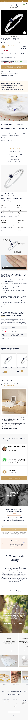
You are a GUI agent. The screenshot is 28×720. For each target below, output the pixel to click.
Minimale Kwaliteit (5, 210)
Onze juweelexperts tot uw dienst (17, 89)
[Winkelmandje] (26, 4)
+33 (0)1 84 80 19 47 (15, 701)
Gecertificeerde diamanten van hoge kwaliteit (10, 231)
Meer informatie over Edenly (13, 591)
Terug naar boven (14, 712)
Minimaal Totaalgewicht (7, 225)
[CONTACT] (24, 4)
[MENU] (2, 4)
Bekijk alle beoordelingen (6, 339)
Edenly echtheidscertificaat (7, 75)
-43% (3, 47)
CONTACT (4, 691)
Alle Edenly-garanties (6, 78)
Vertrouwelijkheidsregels (14, 694)
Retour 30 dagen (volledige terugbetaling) (10, 71)
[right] (24, 32)
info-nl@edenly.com (15, 703)
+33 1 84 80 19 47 (12, 472)
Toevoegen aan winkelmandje (14, 66)
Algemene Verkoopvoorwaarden (14, 691)
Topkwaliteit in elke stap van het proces (11, 200)
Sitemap (24, 691)
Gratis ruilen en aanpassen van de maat (10, 73)
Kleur (2, 208)
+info (17, 534)
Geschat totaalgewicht (6, 213)
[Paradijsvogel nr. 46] (14, 22)
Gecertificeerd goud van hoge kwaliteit (9, 216)
